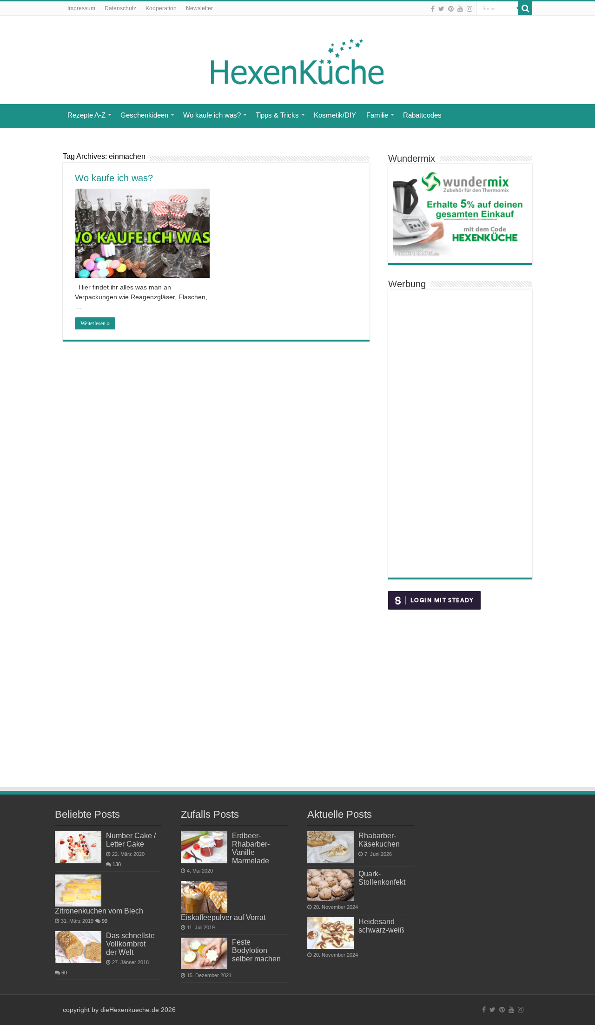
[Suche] (525, 8)
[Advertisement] (460, 433)
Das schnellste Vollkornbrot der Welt (130, 943)
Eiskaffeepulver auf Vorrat (223, 917)
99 (104, 921)
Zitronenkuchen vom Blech (99, 911)
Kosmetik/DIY (335, 115)
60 (64, 972)
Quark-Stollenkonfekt (381, 877)
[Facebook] (433, 8)
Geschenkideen (144, 115)
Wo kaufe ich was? (212, 115)
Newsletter (199, 8)
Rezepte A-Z (86, 115)
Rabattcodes (422, 115)
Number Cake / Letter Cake (131, 839)
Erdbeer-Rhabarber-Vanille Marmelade (251, 848)
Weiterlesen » (95, 323)
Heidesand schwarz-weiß (381, 925)
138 (116, 864)
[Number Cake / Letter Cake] (78, 847)
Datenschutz (120, 8)
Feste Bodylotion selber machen (256, 950)
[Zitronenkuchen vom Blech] (78, 890)
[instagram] (469, 8)
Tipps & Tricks (277, 115)
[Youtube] (460, 8)
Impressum (81, 8)
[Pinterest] (451, 8)
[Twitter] (441, 8)
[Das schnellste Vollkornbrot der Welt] (78, 947)
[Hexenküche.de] (297, 59)
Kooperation (161, 8)
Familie (377, 115)
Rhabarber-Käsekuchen (379, 839)
